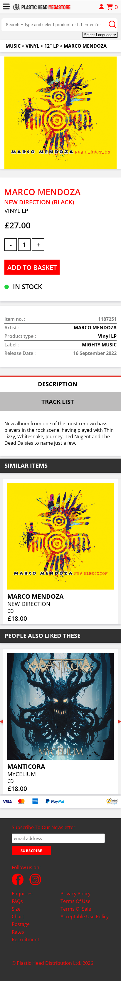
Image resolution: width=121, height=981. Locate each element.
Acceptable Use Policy (84, 916)
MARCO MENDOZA (85, 46)
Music (13, 46)
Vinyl (32, 46)
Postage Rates (21, 928)
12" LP (51, 46)
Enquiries (22, 893)
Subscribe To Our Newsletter (43, 827)
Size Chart (18, 913)
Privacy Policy (75, 893)
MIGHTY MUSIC (99, 344)
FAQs (17, 901)
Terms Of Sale (75, 909)
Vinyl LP (107, 336)
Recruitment (25, 939)
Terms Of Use (75, 901)
